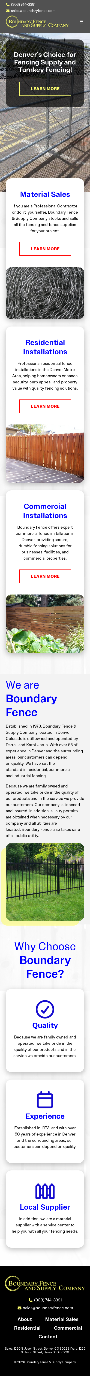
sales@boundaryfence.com (33, 10)
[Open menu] (81, 21)
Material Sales (61, 1319)
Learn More (45, 248)
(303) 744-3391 (23, 4)
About (25, 1319)
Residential (27, 1328)
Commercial (68, 1328)
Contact (48, 1337)
